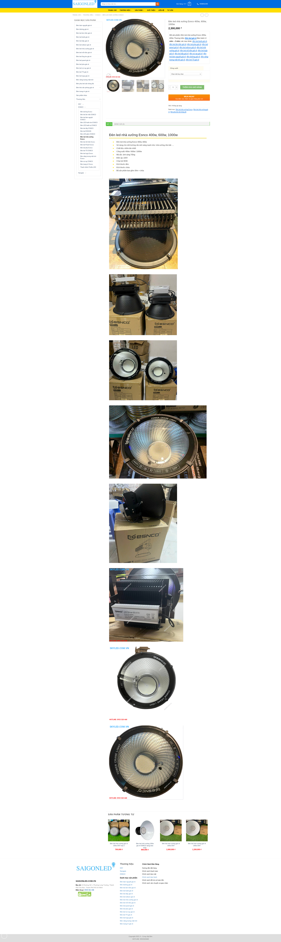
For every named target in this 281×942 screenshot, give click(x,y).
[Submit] (157, 4)
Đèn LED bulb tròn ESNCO (88, 122)
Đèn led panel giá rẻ (83, 60)
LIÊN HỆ (161, 10)
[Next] (161, 48)
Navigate (81, 173)
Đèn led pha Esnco (86, 148)
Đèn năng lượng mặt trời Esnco (88, 157)
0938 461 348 (89, 890)
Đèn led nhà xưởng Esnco (113, 15)
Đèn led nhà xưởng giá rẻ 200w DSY (197, 844)
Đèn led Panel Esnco (87, 145)
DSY (79, 104)
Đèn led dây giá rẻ (82, 41)
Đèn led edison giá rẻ (83, 45)
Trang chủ (76, 15)
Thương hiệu (88, 15)
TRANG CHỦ (112, 10)
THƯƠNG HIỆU (125, 10)
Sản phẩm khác (81, 95)
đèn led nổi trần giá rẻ (188, 50)
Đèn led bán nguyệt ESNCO (86, 118)
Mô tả (109, 124)
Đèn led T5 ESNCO (86, 150)
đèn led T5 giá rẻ (192, 60)
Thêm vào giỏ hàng (192, 87)
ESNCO (97, 15)
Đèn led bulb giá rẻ (82, 37)
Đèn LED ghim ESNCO (87, 134)
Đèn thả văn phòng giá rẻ (85, 87)
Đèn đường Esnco (86, 112)
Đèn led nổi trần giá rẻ (84, 52)
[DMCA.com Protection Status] (84, 894)
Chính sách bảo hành (149, 877)
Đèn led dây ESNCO (86, 128)
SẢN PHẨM (139, 10)
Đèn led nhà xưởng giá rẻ (85, 49)
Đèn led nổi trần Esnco (87, 142)
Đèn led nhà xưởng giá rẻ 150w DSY (171, 844)
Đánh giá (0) (119, 124)
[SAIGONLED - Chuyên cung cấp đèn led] (84, 4)
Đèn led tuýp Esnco (86, 153)
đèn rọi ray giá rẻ (196, 53)
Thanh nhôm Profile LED (88, 167)
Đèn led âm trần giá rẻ (84, 33)
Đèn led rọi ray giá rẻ (83, 68)
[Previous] (110, 48)
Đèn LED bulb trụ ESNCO (88, 125)
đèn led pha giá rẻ (194, 44)
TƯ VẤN (170, 10)
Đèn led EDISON (85, 131)
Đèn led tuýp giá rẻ (82, 76)
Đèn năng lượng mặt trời (84, 80)
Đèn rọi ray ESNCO (86, 161)
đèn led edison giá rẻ (187, 47)
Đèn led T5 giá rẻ (82, 72)
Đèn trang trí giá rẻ (82, 91)
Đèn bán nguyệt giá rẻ (84, 25)
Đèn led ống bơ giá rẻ (83, 56)
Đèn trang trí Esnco (86, 164)
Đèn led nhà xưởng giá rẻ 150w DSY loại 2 (119, 844)
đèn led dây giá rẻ (182, 53)
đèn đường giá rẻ (193, 57)
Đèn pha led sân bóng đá (85, 83)
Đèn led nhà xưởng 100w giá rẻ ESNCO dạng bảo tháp (145, 845)
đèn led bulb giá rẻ (199, 41)
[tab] (109, 124)
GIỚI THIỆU (151, 10)
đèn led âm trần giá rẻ (177, 44)
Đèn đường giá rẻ (82, 29)
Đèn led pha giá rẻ (82, 64)
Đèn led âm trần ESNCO (88, 114)
